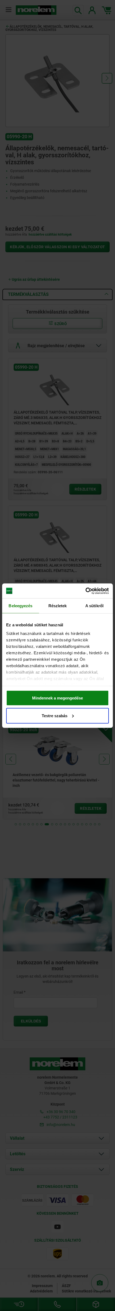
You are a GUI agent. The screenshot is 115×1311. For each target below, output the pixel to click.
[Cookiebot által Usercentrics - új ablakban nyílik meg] (85, 590)
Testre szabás (54, 715)
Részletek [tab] (57, 605)
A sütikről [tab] (94, 605)
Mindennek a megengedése (57, 698)
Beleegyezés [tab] (20, 605)
